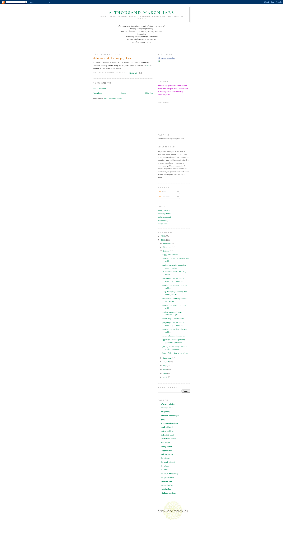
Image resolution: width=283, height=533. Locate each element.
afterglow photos (168, 403)
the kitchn (165, 465)
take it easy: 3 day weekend (173, 318)
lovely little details (168, 438)
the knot (164, 469)
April (165, 377)
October (166, 251)
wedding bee (166, 488)
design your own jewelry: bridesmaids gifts (172, 313)
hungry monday (164, 210)
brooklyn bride (167, 407)
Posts (163, 191)
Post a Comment (99, 88)
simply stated (166, 446)
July (165, 365)
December (167, 243)
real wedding (163, 220)
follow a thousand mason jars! (174, 335)
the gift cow (165, 457)
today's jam (162, 223)
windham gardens (168, 492)
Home (123, 93)
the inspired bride (168, 461)
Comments (165, 196)
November (167, 247)
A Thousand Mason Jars (166, 58)
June (165, 369)
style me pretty (167, 454)
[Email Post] (140, 73)
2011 (163, 236)
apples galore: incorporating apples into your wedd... (173, 341)
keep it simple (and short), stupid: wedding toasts (175, 293)
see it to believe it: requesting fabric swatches (174, 266)
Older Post (149, 93)
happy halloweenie (170, 254)
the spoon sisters (167, 477)
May (165, 373)
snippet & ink (166, 450)
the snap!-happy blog (169, 473)
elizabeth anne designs (170, 415)
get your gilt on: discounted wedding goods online (173, 324)
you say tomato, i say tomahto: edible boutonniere (174, 348)
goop (163, 419)
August (166, 361)
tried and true (166, 481)
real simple (165, 442)
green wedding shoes (169, 423)
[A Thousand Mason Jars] (166, 73)
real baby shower (164, 213)
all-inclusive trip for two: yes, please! (112, 58)
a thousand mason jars (141, 12)
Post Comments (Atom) (113, 98)
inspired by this (167, 427)
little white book (167, 434)
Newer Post (97, 93)
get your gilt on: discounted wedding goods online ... (173, 279)
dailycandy (165, 411)
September (167, 358)
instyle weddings (167, 430)
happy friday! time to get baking (175, 353)
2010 (163, 240)
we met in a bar (167, 485)
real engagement (164, 217)
